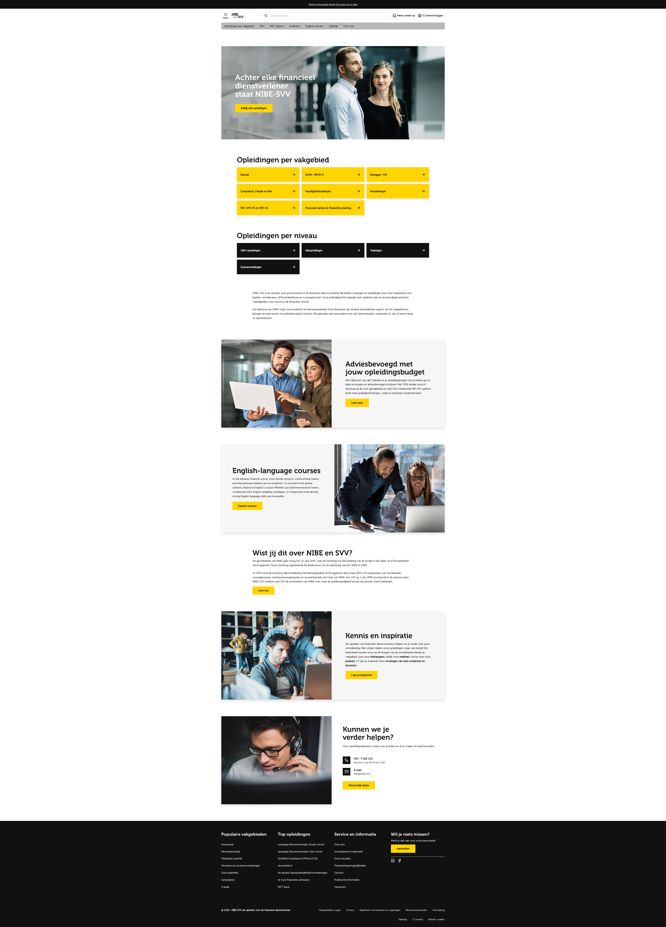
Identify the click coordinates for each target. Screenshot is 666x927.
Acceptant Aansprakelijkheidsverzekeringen (302, 872)
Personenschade (230, 851)
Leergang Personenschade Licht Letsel (300, 851)
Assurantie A (285, 865)
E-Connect (418, 919)
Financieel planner (231, 858)
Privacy (350, 910)
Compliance (228, 879)
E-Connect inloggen (433, 15)
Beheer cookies (437, 919)
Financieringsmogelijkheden (350, 865)
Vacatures (340, 887)
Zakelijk (333, 26)
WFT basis (284, 887)
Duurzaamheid (229, 872)
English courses (314, 26)
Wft (262, 26)
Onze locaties (342, 858)
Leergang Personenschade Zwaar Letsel (301, 844)
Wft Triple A (277, 26)
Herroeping (439, 910)
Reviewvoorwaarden (416, 910)
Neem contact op (406, 15)
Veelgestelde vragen (330, 910)
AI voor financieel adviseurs (294, 879)
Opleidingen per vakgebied (239, 26)
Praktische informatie (346, 879)
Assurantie (227, 844)
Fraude (225, 887)
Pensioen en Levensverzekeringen (240, 865)
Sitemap (403, 919)
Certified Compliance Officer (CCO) (298, 858)
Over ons (348, 26)
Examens (294, 26)
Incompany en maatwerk (348, 851)
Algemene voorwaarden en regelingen (380, 910)
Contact (339, 872)
